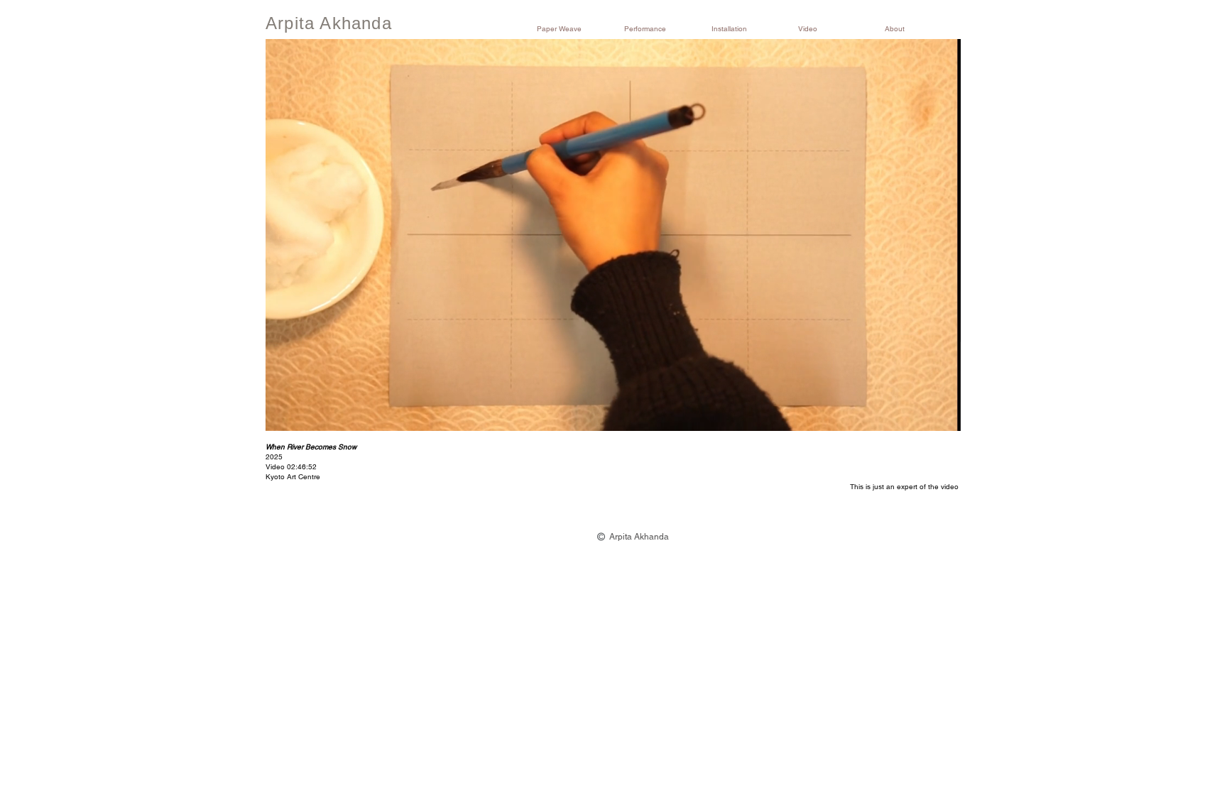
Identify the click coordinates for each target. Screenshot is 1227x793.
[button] (570, 29)
